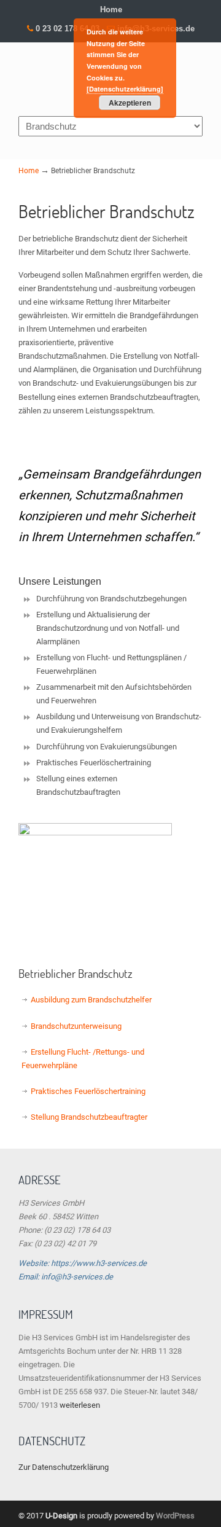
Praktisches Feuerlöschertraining (88, 1091)
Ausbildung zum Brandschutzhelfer (91, 999)
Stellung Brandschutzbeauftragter (89, 1117)
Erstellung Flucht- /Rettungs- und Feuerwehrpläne (82, 1058)
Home (111, 9)
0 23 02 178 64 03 (67, 28)
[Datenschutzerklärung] (125, 88)
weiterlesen (80, 1405)
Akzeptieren (130, 102)
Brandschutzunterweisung (76, 1026)
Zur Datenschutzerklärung (63, 1467)
